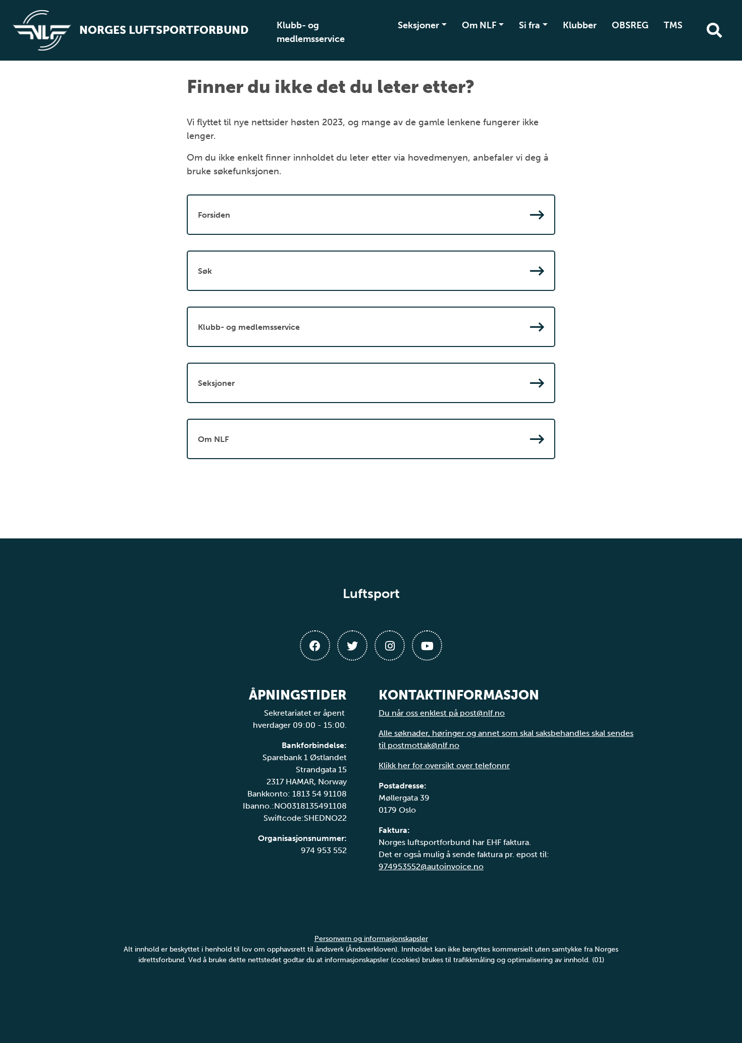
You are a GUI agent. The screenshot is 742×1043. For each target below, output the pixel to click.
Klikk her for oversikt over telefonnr (444, 765)
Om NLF (479, 25)
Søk (205, 271)
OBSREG (630, 25)
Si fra (529, 25)
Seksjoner (418, 25)
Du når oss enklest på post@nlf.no (442, 713)
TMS (673, 25)
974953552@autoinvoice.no (431, 866)
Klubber (580, 25)
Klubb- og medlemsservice (311, 32)
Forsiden (214, 215)
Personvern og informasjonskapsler (371, 938)
